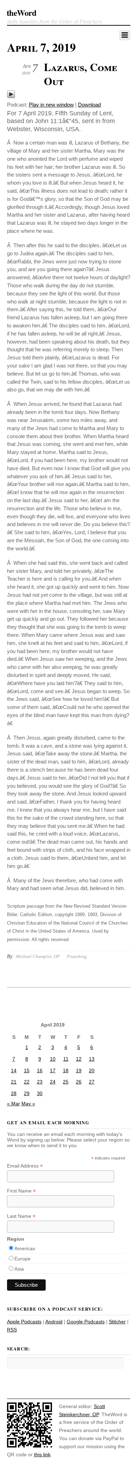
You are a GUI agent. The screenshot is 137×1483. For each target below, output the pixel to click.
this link (42, 1454)
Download (89, 105)
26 (78, 1082)
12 (78, 1059)
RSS (12, 1329)
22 (27, 1082)
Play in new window (51, 105)
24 (53, 1082)
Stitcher (117, 1321)
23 (40, 1082)
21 (14, 1082)
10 (53, 1059)
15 (27, 1070)
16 (40, 1070)
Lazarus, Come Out (80, 74)
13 (91, 1059)
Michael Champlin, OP (38, 956)
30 (40, 1093)
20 (91, 1070)
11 (65, 1059)
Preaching (77, 956)
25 (65, 1082)
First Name (21, 1191)
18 (65, 1070)
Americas (24, 1248)
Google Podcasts (86, 1321)
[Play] (11, 97)
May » (28, 1103)
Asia (19, 1269)
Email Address (25, 1166)
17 (53, 1070)
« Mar (13, 1103)
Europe (22, 1258)
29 (27, 1093)
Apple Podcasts (24, 1321)
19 (78, 1070)
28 (14, 1093)
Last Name (21, 1216)
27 (91, 1082)
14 (14, 1070)
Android (54, 1321)
